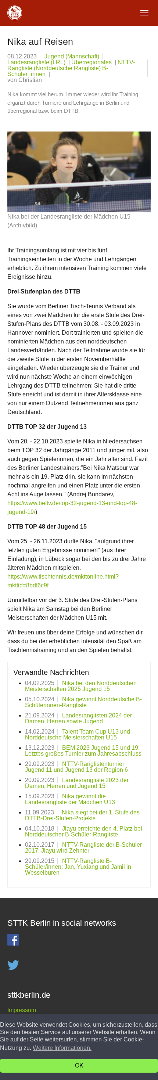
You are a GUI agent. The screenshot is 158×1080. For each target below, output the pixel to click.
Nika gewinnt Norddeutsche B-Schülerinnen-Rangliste (83, 702)
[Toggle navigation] (144, 13)
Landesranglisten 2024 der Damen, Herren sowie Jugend (78, 718)
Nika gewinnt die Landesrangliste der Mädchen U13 (70, 799)
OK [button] (79, 1065)
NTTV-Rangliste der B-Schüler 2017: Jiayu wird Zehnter (83, 848)
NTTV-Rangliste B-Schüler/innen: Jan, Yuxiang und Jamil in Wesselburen (78, 867)
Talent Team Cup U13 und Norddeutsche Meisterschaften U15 (77, 734)
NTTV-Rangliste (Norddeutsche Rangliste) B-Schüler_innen (71, 68)
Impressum (21, 1010)
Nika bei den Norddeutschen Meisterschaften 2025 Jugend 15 (81, 686)
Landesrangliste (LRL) (37, 62)
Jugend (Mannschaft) (71, 56)
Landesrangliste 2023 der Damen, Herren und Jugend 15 (77, 783)
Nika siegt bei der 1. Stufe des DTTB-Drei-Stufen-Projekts (82, 815)
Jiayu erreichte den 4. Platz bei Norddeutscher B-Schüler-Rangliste (83, 831)
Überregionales (92, 62)
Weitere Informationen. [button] (62, 1048)
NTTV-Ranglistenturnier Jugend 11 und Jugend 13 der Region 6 (76, 767)
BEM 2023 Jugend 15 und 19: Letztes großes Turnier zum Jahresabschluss (83, 751)
